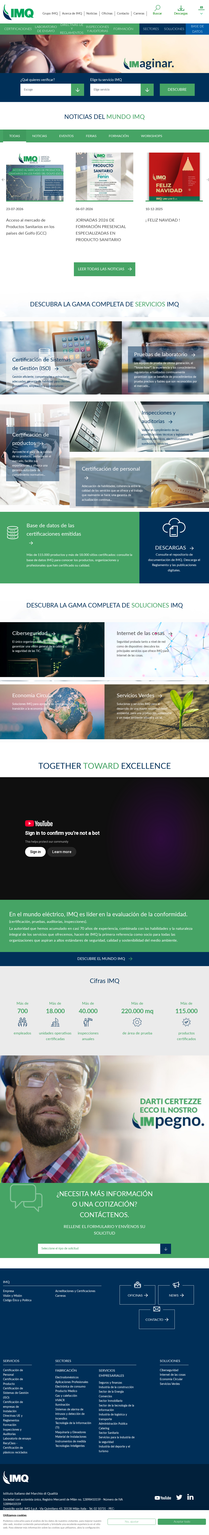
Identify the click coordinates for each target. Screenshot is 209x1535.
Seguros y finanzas (110, 1382)
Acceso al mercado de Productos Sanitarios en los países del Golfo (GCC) (30, 226)
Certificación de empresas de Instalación (13, 1407)
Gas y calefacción (66, 1395)
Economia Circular (171, 1379)
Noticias (91, 13)
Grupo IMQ (50, 13)
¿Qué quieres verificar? (37, 80)
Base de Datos (197, 29)
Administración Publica (113, 1423)
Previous (4, 179)
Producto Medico (66, 1391)
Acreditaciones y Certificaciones (75, 1291)
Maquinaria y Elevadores (70, 1432)
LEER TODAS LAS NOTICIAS (101, 269)
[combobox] (46, 89)
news (174, 1295)
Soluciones (174, 29)
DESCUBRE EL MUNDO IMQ (101, 959)
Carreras (139, 13)
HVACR (60, 1400)
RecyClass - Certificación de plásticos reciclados (15, 1448)
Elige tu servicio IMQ (106, 80)
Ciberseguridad (169, 1370)
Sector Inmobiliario (110, 1401)
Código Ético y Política (17, 1300)
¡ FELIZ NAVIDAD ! (163, 220)
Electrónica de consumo (70, 1386)
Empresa (8, 1291)
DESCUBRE (177, 90)
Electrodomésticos (67, 1377)
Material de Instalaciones (70, 1436)
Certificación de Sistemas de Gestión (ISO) (16, 1393)
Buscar (157, 13)
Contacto (123, 13)
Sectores (151, 29)
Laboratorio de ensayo (46, 28)
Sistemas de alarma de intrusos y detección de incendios (69, 1414)
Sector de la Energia (111, 1391)
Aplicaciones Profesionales (71, 1382)
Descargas (181, 13)
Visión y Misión (12, 1295)
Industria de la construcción (116, 1387)
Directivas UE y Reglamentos (71, 28)
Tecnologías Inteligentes (70, 1446)
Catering (104, 1428)
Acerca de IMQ (72, 13)
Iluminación (62, 1404)
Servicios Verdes (170, 1384)
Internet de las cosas (173, 1374)
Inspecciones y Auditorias (97, 28)
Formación (123, 29)
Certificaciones (18, 29)
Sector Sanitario (109, 1433)
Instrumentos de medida (70, 1441)
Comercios (105, 1396)
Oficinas (107, 13)
